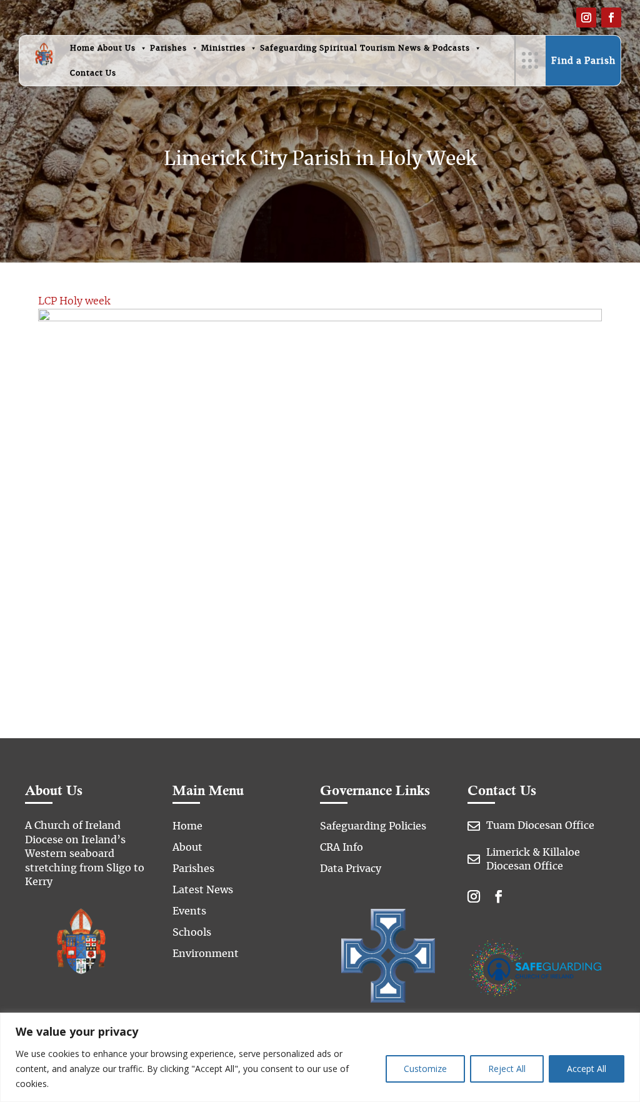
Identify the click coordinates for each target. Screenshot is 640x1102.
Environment (205, 954)
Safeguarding (288, 48)
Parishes (168, 48)
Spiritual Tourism (357, 48)
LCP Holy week (74, 301)
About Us (117, 48)
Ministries (223, 48)
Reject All (507, 1068)
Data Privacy (350, 869)
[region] (320, 1057)
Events (189, 911)
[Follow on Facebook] (611, 18)
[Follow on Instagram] (586, 18)
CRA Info (341, 848)
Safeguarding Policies (373, 826)
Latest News (202, 890)
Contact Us (93, 73)
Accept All (586, 1068)
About (187, 848)
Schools (191, 933)
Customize (425, 1068)
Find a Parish (583, 61)
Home (82, 48)
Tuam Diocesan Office (540, 826)
